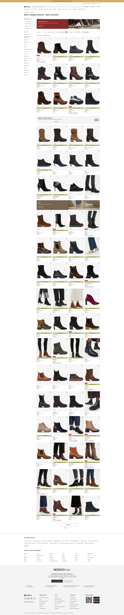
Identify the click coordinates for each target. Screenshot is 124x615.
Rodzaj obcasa (77, 32)
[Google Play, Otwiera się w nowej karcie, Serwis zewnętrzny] (96, 598)
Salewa (76, 559)
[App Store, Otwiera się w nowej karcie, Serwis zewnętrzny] (96, 600)
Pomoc (99, 3)
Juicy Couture (39, 560)
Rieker (76, 557)
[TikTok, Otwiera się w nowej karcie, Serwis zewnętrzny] (34, 598)
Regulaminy (61, 608)
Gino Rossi (26, 553)
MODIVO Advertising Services (62, 606)
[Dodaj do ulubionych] (51, 38)
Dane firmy (61, 597)
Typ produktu (71, 32)
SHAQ (89, 560)
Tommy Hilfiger (90, 557)
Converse (64, 559)
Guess (76, 560)
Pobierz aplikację (88, 3)
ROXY (89, 555)
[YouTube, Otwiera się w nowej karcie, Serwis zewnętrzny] (28, 598)
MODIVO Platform (62, 599)
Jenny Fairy (51, 559)
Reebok (25, 560)
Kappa (63, 555)
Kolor (57, 32)
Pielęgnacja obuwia (77, 601)
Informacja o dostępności (77, 604)
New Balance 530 (40, 555)
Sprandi (89, 559)
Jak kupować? (77, 597)
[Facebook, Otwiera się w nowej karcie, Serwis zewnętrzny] (31, 598)
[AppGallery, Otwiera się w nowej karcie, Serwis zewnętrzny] (96, 602)
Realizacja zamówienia (46, 601)
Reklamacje (46, 604)
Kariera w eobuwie (62, 602)
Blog (83, 3)
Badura (50, 555)
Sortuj (38, 32)
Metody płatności (46, 602)
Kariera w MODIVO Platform (62, 601)
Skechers (51, 553)
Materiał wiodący (63, 32)
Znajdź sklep (94, 3)
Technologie (77, 602)
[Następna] (121, 1)
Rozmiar (48, 32)
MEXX (25, 559)
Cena (45, 32)
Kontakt (45, 606)
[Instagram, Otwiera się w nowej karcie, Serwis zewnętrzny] (25, 598)
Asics (25, 555)
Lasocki (76, 553)
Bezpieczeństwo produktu (77, 608)
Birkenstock (77, 555)
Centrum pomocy (46, 608)
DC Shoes (51, 557)
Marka (53, 32)
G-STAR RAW (64, 560)
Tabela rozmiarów (77, 599)
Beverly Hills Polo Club (53, 560)
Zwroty (45, 599)
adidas (38, 557)
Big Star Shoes (90, 553)
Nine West (26, 557)
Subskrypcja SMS (77, 606)
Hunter (63, 553)
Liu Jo (38, 553)
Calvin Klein (39, 559)
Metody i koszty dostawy (46, 597)
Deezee (63, 557)
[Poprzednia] (3, 1)
